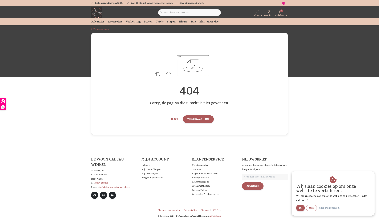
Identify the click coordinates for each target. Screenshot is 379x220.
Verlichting (133, 21)
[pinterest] (112, 195)
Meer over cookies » (329, 208)
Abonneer (252, 186)
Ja (300, 208)
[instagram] (103, 195)
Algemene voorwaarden (169, 210)
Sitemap (205, 210)
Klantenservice (209, 21)
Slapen (171, 21)
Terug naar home (198, 119)
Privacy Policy (190, 210)
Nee (311, 208)
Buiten (148, 21)
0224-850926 (101, 183)
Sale (193, 21)
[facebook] (94, 195)
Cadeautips (97, 21)
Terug (174, 119)
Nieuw (183, 21)
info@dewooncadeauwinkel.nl (115, 187)
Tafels (160, 21)
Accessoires (115, 21)
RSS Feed (217, 210)
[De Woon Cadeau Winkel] (96, 12)
